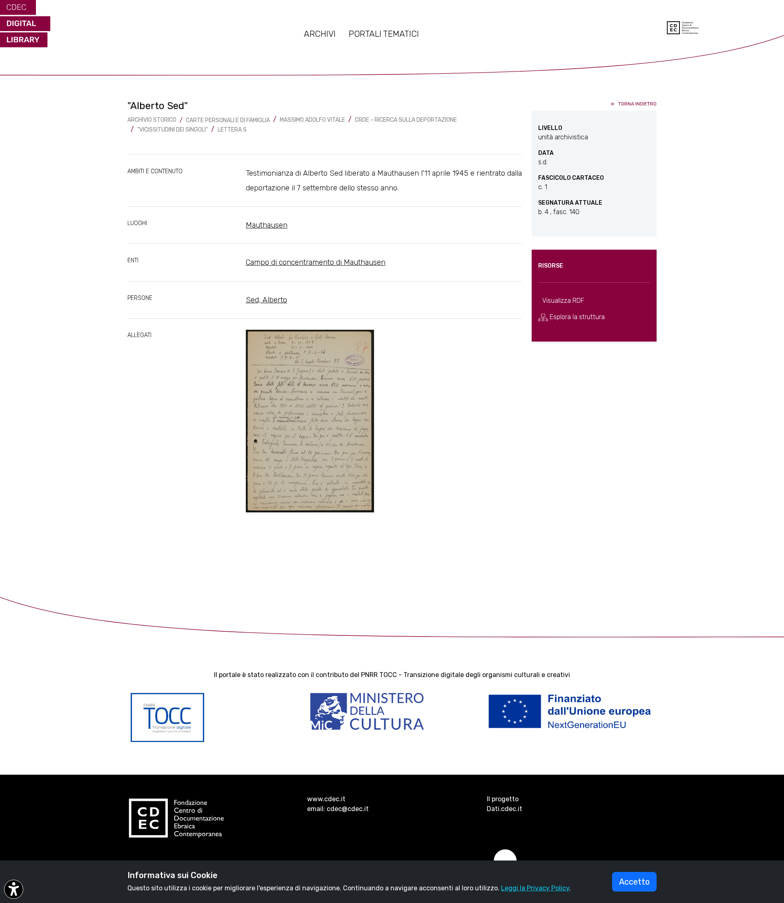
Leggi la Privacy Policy (535, 888)
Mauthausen (266, 225)
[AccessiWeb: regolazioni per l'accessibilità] (13, 889)
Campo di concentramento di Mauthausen (315, 262)
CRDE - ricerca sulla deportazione (406, 119)
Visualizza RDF (563, 300)
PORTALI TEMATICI (384, 34)
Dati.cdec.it (504, 809)
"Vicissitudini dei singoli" (172, 129)
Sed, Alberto (266, 299)
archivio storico (151, 119)
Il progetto (503, 799)
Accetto (634, 882)
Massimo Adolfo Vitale (312, 119)
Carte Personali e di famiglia (228, 120)
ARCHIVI (320, 34)
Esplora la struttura (576, 317)
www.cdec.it (326, 799)
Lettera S (232, 129)
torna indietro (637, 104)
